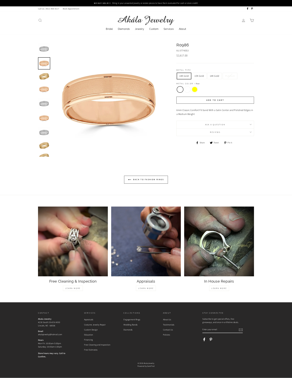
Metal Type (183, 70)
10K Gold (199, 76)
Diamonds (124, 29)
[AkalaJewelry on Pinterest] (211, 339)
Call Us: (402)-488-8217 (48, 8)
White (187, 89)
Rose (180, 89)
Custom (153, 29)
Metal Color (188, 83)
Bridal (109, 29)
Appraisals (88, 319)
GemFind (151, 366)
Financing (88, 339)
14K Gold (214, 76)
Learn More (73, 288)
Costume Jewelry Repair (95, 324)
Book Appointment (71, 8)
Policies (166, 334)
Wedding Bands (130, 324)
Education (88, 334)
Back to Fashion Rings (148, 179)
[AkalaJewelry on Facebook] (204, 339)
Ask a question (215, 124)
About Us (167, 319)
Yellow (195, 89)
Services (169, 29)
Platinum (230, 76)
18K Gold (184, 76)
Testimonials (168, 324)
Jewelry (139, 29)
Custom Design (91, 329)
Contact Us (168, 329)
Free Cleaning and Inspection (97, 344)
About (182, 29)
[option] (146, 3)
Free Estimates (91, 349)
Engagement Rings (131, 319)
